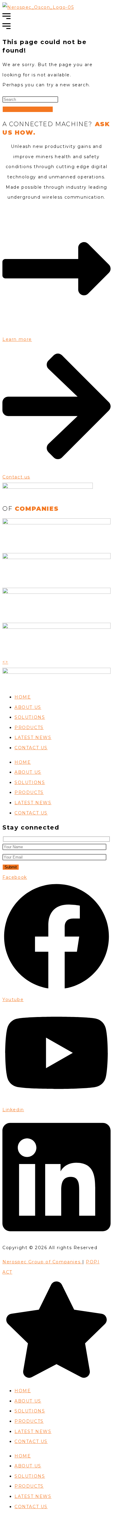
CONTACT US (31, 747)
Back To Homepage (28, 109)
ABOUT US (27, 707)
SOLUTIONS (29, 717)
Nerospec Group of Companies (42, 1262)
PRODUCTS (29, 727)
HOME (22, 697)
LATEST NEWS (33, 737)
